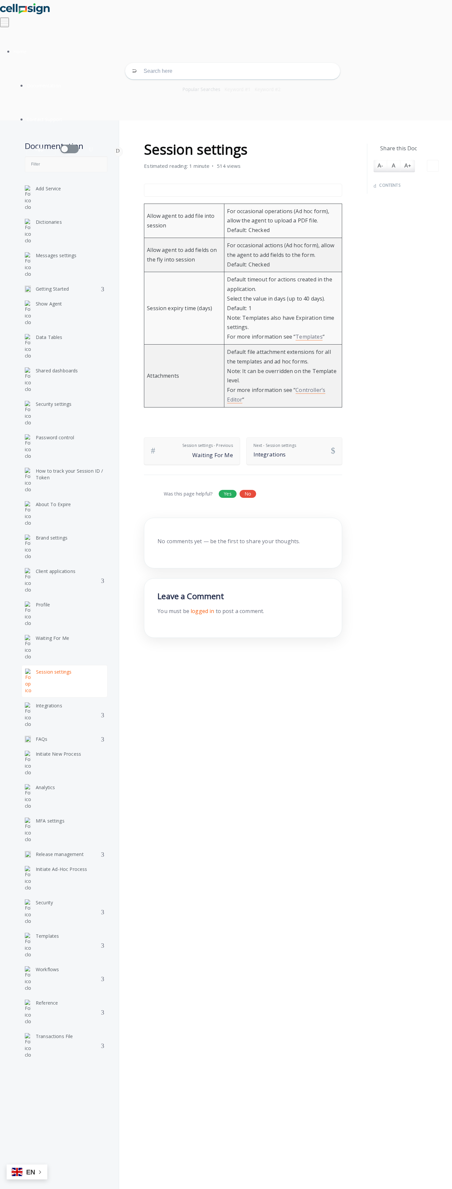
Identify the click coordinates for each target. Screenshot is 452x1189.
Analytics (45, 787)
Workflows (47, 969)
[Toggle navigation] (4, 22)
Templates (47, 936)
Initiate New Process (58, 754)
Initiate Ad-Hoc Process (61, 869)
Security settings (54, 404)
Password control (55, 437)
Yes (227, 494)
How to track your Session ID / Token (69, 474)
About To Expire (53, 504)
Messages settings (56, 255)
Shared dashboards (57, 370)
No (248, 494)
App (40, 149)
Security (44, 902)
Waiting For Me (52, 638)
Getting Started (52, 289)
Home (20, 51)
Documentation (43, 85)
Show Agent (49, 304)
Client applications (55, 571)
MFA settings (50, 821)
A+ (407, 165)
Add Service (48, 188)
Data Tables (49, 337)
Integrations (49, 705)
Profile (43, 604)
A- (380, 165)
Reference (47, 1003)
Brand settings (52, 538)
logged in (202, 611)
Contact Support (44, 119)
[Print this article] (433, 166)
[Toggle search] (91, 150)
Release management (60, 854)
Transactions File (54, 1036)
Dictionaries (49, 222)
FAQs (42, 739)
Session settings (53, 672)
